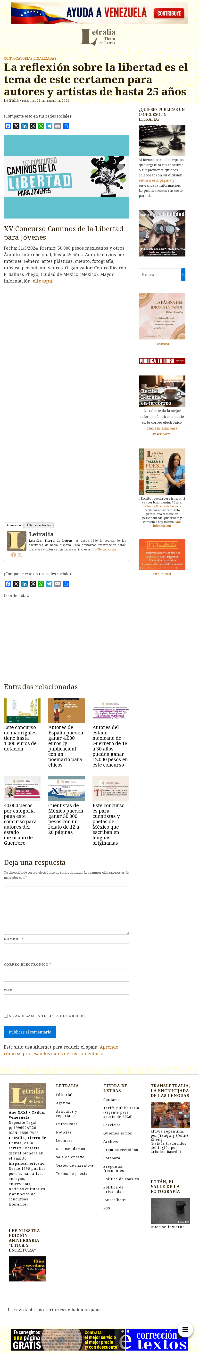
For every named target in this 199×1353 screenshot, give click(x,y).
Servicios (112, 1125)
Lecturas (64, 1140)
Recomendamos (70, 1148)
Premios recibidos (120, 1149)
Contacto (111, 1099)
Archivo (110, 1141)
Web (8, 990)
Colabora (111, 1158)
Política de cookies (121, 1179)
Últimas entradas (39, 525)
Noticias (64, 1132)
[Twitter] (20, 555)
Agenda (63, 1103)
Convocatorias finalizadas (30, 58)
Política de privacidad (113, 1189)
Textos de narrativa (74, 1165)
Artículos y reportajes (66, 1113)
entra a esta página (155, 180)
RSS (106, 1208)
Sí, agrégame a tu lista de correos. (47, 1016)
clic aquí (43, 281)
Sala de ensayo (70, 1157)
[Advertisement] (66, 642)
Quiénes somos (117, 1133)
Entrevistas (67, 1124)
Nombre (14, 939)
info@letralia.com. (104, 549)
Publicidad (162, 344)
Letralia (41, 534)
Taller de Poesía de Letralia (162, 506)
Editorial (64, 1094)
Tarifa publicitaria (121, 1112)
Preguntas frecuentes (113, 1168)
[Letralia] (16, 540)
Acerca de (14, 525)
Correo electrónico (27, 964)
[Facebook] (14, 555)
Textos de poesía (72, 1173)
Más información (167, 524)
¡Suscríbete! (115, 1200)
